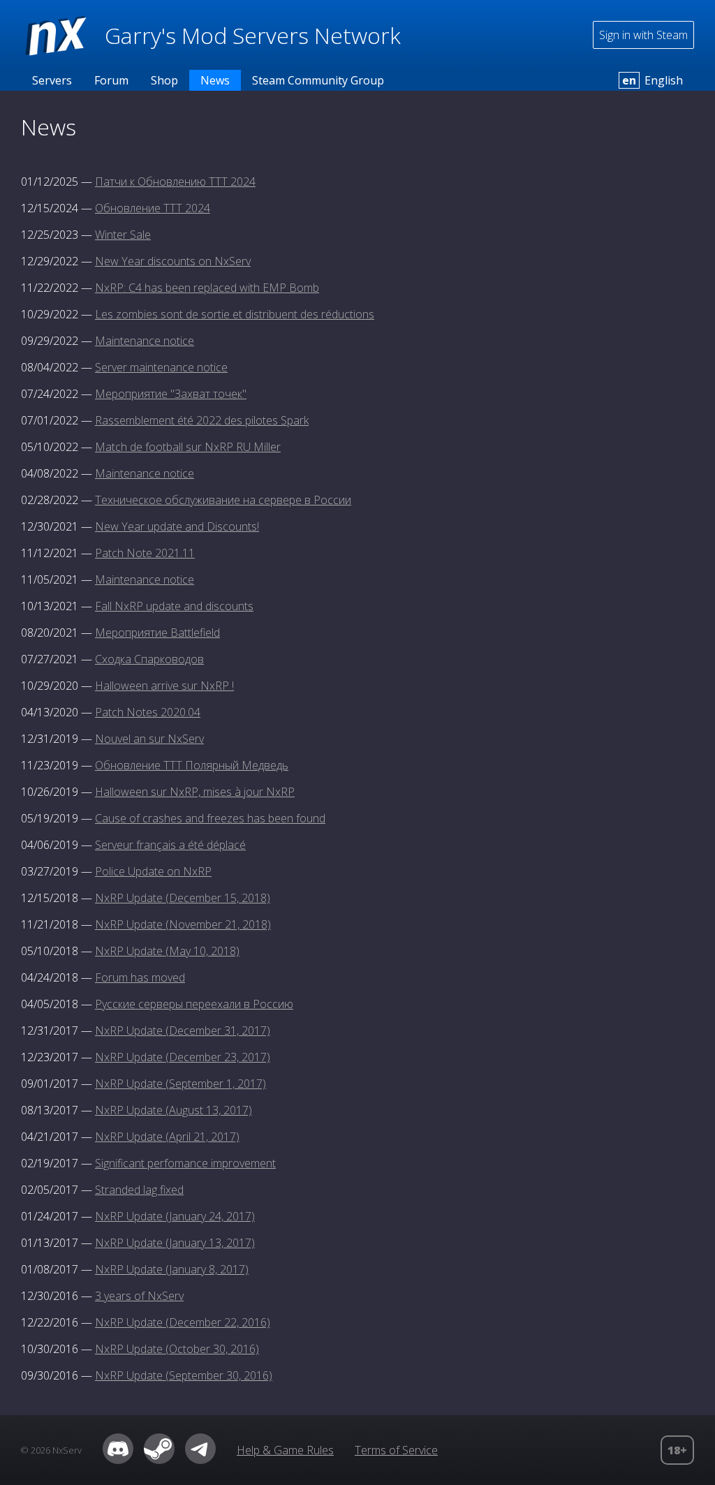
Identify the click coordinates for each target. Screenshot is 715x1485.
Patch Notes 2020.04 (147, 712)
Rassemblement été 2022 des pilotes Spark (202, 420)
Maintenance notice (144, 340)
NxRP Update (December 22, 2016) (182, 1322)
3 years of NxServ (139, 1295)
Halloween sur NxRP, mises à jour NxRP (195, 791)
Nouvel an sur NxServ (149, 738)
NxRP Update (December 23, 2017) (182, 1057)
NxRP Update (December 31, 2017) (182, 1030)
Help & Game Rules (285, 1450)
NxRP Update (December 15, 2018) (182, 898)
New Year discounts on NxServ (173, 261)
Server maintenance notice (161, 367)
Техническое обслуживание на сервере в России (223, 500)
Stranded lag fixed (139, 1189)
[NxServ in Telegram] (200, 1460)
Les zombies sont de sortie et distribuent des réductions (234, 314)
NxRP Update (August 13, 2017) (173, 1110)
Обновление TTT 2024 (152, 208)
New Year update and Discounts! (177, 526)
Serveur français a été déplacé (170, 844)
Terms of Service (396, 1450)
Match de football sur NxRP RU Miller (188, 447)
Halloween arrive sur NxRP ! (164, 685)
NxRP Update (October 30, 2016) (177, 1349)
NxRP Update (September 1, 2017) (180, 1083)
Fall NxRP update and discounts (174, 606)
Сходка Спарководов (149, 659)
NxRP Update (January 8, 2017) (172, 1269)
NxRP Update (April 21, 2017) (167, 1136)
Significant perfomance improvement (185, 1163)
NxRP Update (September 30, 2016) (183, 1375)
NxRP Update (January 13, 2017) (175, 1242)
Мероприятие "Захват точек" (170, 393)
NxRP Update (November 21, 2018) (183, 924)
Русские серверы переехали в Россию (194, 1004)
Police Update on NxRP (153, 871)
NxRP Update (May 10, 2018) (167, 951)
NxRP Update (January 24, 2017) (175, 1216)
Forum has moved (140, 977)
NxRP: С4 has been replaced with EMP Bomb (207, 287)
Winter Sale (123, 234)
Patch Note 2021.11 (145, 553)
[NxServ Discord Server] (118, 1460)
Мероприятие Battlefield (157, 632)
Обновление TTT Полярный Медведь (191, 765)
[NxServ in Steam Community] (159, 1460)
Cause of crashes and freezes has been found (210, 818)
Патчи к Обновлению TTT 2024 (175, 181)
